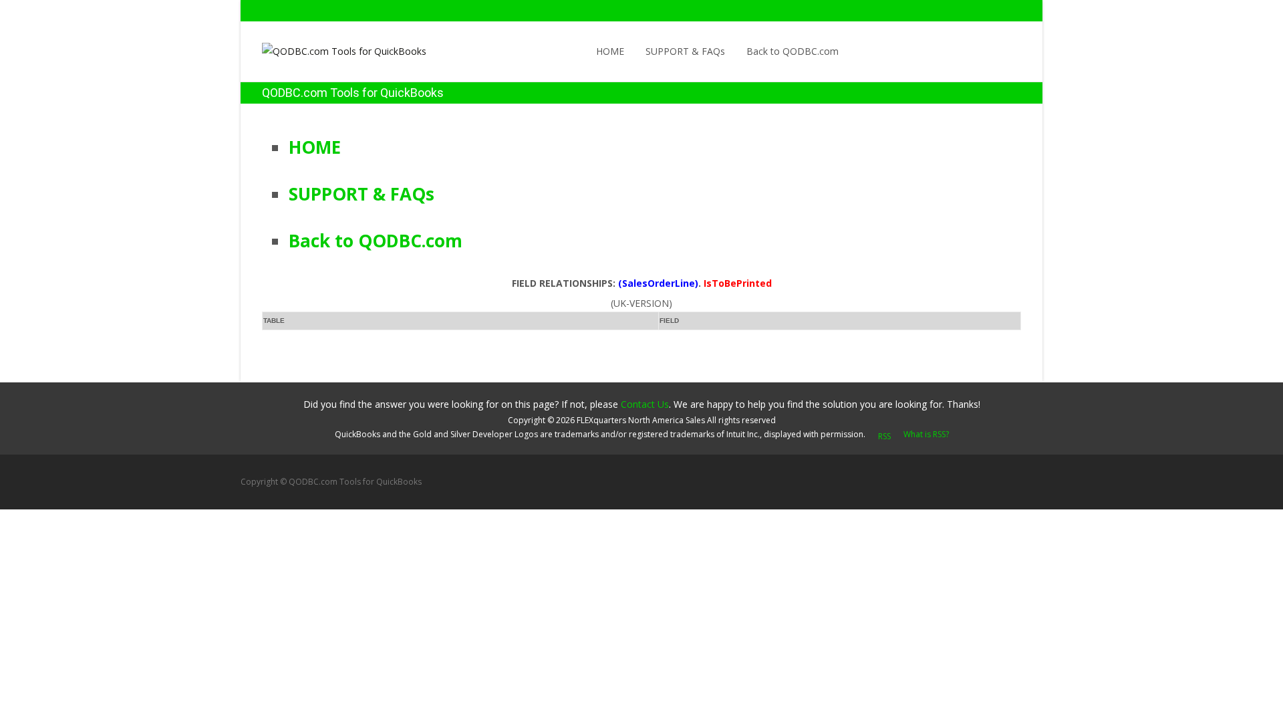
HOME (610, 51)
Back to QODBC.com (792, 51)
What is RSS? (926, 434)
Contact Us (645, 404)
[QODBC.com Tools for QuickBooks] (333, 48)
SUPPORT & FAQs (685, 51)
